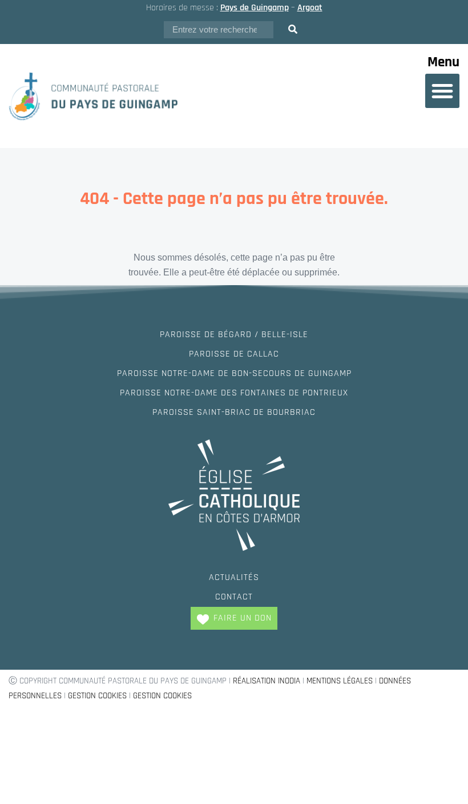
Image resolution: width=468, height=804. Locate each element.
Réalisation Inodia (266, 680)
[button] (442, 91)
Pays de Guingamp (254, 8)
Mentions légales (339, 680)
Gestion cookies (97, 695)
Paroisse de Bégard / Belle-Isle (234, 335)
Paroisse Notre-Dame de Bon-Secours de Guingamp (234, 373)
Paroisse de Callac (234, 354)
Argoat (309, 8)
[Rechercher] (292, 29)
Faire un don (242, 618)
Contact (234, 597)
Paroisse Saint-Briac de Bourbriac (234, 412)
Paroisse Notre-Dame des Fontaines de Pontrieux (234, 393)
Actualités (234, 577)
